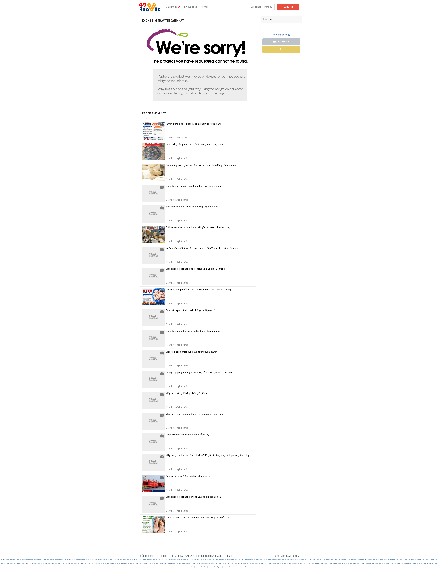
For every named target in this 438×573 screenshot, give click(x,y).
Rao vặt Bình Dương (273, 559)
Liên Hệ (229, 556)
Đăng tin (288, 7)
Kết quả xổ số (190, 7)
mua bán (39, 559)
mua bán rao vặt (60, 559)
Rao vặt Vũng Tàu (196, 559)
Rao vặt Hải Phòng (144, 559)
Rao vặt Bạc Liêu (235, 559)
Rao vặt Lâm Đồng (145, 563)
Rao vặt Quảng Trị (396, 563)
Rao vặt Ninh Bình (287, 563)
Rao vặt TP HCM (132, 559)
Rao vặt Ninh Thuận (301, 563)
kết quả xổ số (71, 559)
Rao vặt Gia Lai (352, 559)
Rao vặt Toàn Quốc (94, 559)
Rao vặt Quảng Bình (339, 563)
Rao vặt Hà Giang (365, 559)
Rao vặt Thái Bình (201, 567)
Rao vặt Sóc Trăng (410, 563)
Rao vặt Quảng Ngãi (368, 563)
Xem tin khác (283, 34)
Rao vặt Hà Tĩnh (401, 559)
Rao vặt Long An (249, 563)
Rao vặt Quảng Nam (354, 563)
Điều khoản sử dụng (183, 556)
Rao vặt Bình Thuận (302, 559)
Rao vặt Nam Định (261, 563)
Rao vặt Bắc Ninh (247, 559)
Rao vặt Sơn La (422, 563)
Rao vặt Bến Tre (260, 559)
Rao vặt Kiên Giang (108, 563)
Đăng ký (268, 7)
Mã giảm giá (172, 7)
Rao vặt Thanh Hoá (229, 567)
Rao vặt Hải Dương (414, 559)
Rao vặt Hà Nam (378, 559)
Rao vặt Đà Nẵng (119, 559)
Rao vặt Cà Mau (328, 559)
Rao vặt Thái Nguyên (215, 567)
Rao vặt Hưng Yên (80, 563)
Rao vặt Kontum (120, 563)
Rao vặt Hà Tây (389, 559)
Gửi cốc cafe (147, 556)
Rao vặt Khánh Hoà (94, 563)
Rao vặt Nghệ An (274, 563)
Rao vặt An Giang (170, 559)
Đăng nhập (256, 7)
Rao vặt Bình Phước (288, 559)
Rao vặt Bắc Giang (222, 559)
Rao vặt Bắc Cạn (209, 559)
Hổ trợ (163, 556)
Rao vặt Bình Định (315, 559)
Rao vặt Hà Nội (107, 559)
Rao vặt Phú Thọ (314, 563)
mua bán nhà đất (49, 559)
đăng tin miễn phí (30, 559)
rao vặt (9, 559)
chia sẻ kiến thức (81, 559)
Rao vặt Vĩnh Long (183, 559)
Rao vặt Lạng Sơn (224, 563)
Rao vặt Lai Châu (133, 563)
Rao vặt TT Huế (241, 567)
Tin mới (204, 7)
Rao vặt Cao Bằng (340, 559)
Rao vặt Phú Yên (326, 563)
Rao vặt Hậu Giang (54, 563)
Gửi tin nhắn (283, 41)
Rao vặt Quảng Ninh (383, 563)
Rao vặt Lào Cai (237, 563)
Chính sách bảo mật (209, 556)
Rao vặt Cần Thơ (158, 559)
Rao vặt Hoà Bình (67, 563)
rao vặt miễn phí (18, 559)
